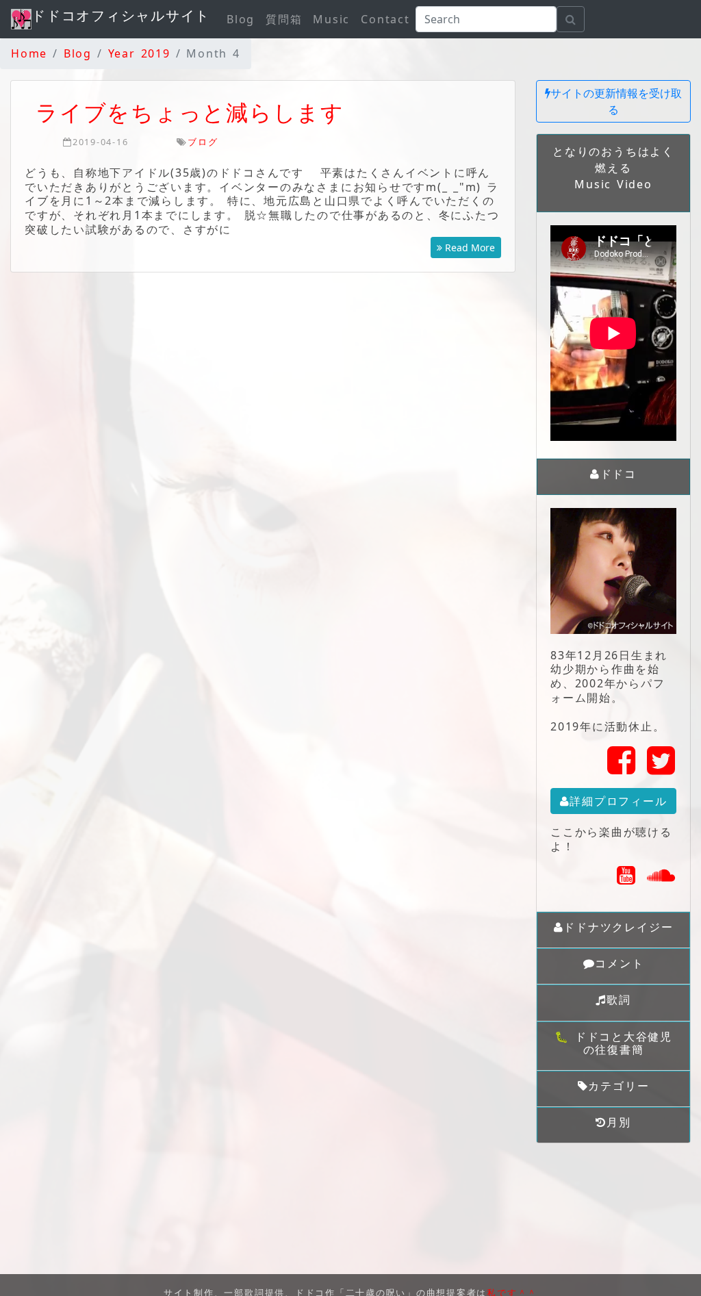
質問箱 (284, 19)
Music (331, 19)
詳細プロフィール (618, 801)
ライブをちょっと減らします (190, 112)
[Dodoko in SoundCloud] (661, 879)
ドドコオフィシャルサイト (120, 15)
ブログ (203, 142)
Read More (468, 247)
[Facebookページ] (622, 768)
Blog (241, 19)
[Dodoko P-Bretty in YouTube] (627, 879)
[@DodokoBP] (661, 768)
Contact (385, 19)
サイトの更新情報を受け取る (616, 101)
